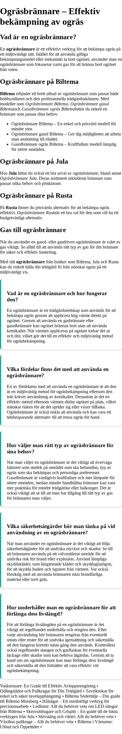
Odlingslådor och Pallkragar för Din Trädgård (41, 691)
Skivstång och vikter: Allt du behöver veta (75, 716)
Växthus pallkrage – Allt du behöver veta (36, 721)
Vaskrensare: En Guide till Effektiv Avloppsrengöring (48, 685)
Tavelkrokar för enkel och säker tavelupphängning (56, 693)
